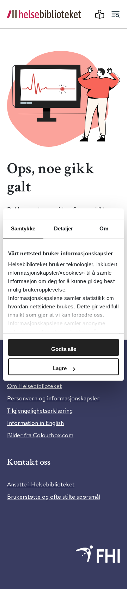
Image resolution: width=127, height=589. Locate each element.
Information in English (35, 423)
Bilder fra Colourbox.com (40, 435)
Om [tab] (103, 228)
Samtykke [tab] (23, 228)
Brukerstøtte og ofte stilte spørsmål (53, 496)
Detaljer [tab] (63, 228)
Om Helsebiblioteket (34, 386)
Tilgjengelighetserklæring (40, 410)
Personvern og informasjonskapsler (53, 398)
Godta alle (63, 349)
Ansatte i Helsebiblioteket (40, 484)
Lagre (60, 368)
